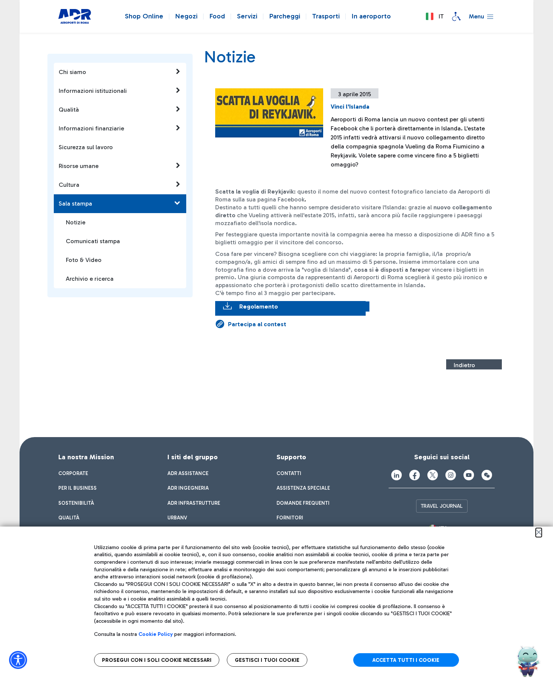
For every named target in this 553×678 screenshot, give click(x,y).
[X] (432, 475)
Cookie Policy (155, 634)
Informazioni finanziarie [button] (91, 128)
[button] (434, 16)
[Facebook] (414, 475)
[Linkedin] (396, 475)
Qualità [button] (69, 109)
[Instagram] (450, 475)
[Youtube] (468, 475)
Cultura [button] (69, 184)
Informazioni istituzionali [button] (93, 90)
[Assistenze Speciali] (456, 16)
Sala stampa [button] (75, 203)
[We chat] (487, 475)
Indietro (464, 365)
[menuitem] (73, 473)
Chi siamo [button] (72, 72)
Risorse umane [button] (79, 166)
